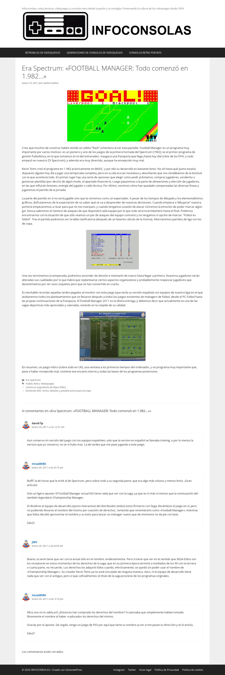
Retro (37, 383)
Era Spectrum (33, 380)
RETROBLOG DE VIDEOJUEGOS (42, 52)
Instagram (119, 669)
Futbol (29, 383)
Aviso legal (145, 669)
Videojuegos (47, 383)
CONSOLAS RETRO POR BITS (145, 52)
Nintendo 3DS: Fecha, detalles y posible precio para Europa (58, 390)
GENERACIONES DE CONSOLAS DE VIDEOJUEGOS (95, 52)
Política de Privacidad (167, 669)
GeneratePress (74, 669)
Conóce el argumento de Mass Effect (46, 387)
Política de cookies (192, 669)
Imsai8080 (39, 464)
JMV (34, 542)
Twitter (132, 669)
